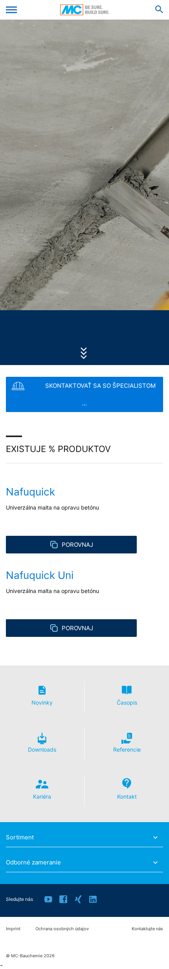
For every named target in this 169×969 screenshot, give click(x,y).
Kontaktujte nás (147, 929)
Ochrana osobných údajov (62, 929)
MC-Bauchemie (84, 9)
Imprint (13, 929)
